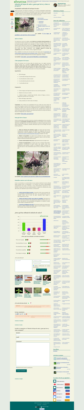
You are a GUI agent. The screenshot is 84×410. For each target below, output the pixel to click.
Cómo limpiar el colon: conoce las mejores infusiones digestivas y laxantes (66, 121)
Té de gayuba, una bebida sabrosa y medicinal (57, 293)
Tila (63, 13)
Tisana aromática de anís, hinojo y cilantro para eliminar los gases (57, 241)
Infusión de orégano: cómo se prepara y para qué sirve (18, 295)
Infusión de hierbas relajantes (65, 144)
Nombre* (18, 332)
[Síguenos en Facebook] (54, 390)
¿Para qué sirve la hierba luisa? (57, 140)
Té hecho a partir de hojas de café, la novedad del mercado (66, 330)
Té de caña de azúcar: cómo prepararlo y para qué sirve (66, 267)
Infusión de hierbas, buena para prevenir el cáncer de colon (66, 297)
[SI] (26, 239)
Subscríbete (67, 384)
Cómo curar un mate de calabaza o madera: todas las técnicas (66, 148)
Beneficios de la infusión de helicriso (57, 263)
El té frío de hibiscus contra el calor (57, 301)
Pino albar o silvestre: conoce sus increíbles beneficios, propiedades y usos (57, 149)
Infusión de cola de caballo (57, 144)
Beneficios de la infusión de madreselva (65, 201)
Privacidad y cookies (46, 402)
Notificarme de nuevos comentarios (24, 367)
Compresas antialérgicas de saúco (26, 204)
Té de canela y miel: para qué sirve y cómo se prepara (57, 109)
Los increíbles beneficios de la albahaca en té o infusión (65, 45)
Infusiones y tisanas (45, 1)
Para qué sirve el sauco (41, 24)
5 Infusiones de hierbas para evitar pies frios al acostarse (57, 339)
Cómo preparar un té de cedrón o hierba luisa (57, 64)
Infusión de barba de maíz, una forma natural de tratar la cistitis (57, 170)
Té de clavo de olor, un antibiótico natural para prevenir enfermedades (66, 126)
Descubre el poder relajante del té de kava (66, 249)
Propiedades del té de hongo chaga (66, 169)
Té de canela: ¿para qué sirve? (27, 113)
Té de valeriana (56, 102)
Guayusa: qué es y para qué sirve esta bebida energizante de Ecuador (66, 64)
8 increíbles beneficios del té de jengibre (66, 94)
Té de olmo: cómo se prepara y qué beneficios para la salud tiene (65, 272)
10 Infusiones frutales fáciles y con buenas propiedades (57, 267)
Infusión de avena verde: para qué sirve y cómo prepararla (57, 330)
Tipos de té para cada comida (66, 301)
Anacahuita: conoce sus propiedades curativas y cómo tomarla (57, 99)
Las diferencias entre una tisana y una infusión (65, 54)
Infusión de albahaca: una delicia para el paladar (57, 259)
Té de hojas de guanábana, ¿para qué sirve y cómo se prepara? (57, 24)
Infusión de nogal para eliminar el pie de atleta (66, 317)
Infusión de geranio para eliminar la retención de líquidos (57, 245)
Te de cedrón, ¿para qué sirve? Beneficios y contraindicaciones (34, 56)
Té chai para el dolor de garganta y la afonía (66, 217)
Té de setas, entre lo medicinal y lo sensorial (66, 334)
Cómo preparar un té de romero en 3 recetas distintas (57, 120)
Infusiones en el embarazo (56, 182)
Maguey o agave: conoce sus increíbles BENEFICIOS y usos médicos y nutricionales (65, 70)
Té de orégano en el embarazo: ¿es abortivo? (57, 89)
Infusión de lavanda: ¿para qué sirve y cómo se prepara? (37, 282)
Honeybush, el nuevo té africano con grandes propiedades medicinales (66, 228)
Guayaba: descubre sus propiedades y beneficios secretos (65, 75)
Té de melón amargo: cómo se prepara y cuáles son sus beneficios (27, 295)
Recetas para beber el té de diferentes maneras (66, 309)
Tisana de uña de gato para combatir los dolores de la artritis (66, 191)
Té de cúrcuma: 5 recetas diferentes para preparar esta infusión (57, 187)
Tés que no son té (57, 346)
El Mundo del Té (30, 1)
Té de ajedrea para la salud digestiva (65, 320)
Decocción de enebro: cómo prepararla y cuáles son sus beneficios (57, 283)
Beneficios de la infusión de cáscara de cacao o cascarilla (57, 50)
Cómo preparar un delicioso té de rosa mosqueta (65, 182)
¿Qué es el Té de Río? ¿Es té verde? (65, 339)
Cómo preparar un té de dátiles (66, 263)
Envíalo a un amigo (12, 19)
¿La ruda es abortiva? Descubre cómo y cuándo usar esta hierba (57, 192)
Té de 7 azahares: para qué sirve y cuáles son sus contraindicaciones (35, 176)
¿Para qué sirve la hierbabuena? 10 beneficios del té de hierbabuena (57, 81)
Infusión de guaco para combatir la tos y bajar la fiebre (57, 206)
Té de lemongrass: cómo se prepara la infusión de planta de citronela (65, 207)
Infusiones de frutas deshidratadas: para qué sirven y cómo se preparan (57, 115)
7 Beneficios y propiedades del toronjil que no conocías (65, 34)
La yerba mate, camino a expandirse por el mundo (65, 325)
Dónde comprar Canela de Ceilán (27, 282)
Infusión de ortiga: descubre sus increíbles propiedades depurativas (66, 110)
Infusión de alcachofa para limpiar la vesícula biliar (57, 131)
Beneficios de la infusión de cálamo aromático (65, 293)
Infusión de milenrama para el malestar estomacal (57, 304)
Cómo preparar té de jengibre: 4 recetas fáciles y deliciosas (65, 140)
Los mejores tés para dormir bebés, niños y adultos (66, 178)
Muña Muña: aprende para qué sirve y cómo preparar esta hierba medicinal (57, 45)
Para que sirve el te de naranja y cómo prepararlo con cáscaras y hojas (57, 126)
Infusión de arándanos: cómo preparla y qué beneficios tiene (65, 115)
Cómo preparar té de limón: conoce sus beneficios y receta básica (57, 40)
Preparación (41, 22)
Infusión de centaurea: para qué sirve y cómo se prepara (47, 283)
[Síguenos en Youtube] (54, 384)
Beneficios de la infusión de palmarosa (66, 259)
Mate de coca (56, 220)
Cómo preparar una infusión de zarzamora (66, 287)
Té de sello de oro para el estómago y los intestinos (66, 232)
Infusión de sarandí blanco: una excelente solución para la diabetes (57, 136)
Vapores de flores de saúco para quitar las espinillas (31, 198)
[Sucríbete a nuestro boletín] (54, 387)
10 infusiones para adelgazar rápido (57, 33)
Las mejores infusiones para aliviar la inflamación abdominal (57, 288)
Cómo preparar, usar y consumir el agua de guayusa (66, 196)
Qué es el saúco (40, 18)
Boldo (63, 15)
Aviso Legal (39, 404)
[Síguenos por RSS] (54, 400)
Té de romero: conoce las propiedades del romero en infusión (66, 50)
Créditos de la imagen (45, 406)
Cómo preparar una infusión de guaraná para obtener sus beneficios (57, 165)
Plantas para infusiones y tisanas (57, 175)
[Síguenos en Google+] (54, 393)
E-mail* (17, 337)
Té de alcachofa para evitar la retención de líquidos (57, 217)
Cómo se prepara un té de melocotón (65, 343)
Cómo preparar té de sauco (42, 19)
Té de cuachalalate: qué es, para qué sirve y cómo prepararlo (66, 58)
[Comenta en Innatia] (54, 381)
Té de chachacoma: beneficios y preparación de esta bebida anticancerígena (65, 159)
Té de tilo (55, 177)
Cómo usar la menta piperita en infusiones (65, 276)
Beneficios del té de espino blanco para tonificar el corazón (65, 245)
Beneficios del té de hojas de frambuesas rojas (57, 343)
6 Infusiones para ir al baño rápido (66, 85)
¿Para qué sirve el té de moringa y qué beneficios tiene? (57, 94)
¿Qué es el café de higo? (65, 175)
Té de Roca (64, 163)
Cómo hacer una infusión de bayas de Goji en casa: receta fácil (18, 283)
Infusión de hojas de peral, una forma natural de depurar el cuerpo (65, 212)
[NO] (27, 239)
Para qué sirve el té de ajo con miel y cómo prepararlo (66, 187)
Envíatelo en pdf (12, 28)
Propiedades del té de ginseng (57, 54)
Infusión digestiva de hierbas (57, 196)
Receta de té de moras (66, 254)
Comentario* (19, 341)
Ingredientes (41, 21)
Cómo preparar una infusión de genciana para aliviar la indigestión (57, 326)
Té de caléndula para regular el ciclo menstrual (57, 227)
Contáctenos (45, 404)
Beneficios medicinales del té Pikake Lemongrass (65, 313)
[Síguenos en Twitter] (54, 396)
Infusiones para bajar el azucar (66, 130)
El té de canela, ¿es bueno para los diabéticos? (57, 255)
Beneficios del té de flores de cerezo (57, 236)
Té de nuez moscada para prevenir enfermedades (57, 158)
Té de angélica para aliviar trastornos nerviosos (57, 335)
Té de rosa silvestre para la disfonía (57, 297)
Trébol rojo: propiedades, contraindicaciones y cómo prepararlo (65, 104)
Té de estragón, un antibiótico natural (57, 232)
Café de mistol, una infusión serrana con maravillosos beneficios (57, 250)
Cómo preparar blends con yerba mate (57, 309)
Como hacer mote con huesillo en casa (57, 317)
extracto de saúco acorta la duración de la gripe (29, 133)
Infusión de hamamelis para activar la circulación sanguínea (65, 222)
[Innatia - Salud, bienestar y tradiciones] (20, 1)
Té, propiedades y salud (37, 1)
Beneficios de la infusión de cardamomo (65, 135)
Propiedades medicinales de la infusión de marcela (37, 295)
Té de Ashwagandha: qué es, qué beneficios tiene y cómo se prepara (57, 277)
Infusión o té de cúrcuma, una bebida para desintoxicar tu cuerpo (57, 59)
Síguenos (67, 393)
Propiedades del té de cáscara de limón (47, 294)
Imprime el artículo (12, 23)
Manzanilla (55, 13)
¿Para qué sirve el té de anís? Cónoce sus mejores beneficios (57, 75)
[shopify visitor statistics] (42, 408)
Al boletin (55, 351)
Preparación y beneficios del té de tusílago (57, 313)
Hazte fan (67, 390)
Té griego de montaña (66, 303)
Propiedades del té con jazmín (65, 98)
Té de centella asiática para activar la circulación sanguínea (66, 236)
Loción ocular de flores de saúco (26, 192)
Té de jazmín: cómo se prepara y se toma (66, 153)
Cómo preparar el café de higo (66, 241)
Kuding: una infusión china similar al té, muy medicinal (57, 321)
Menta (55, 15)
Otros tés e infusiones (53, 1)
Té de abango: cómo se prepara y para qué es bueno (66, 89)
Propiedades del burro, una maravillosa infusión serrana (66, 39)
